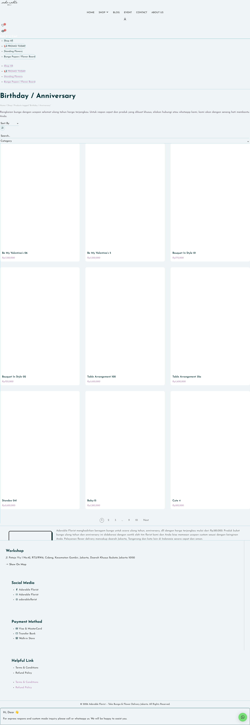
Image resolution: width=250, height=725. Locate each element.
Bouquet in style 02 (14, 377)
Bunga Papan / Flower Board (19, 57)
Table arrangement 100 (101, 377)
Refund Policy (23, 673)
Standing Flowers (13, 51)
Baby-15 (91, 500)
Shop (9, 105)
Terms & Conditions (26, 668)
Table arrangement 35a (186, 377)
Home (2, 105)
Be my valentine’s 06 (14, 253)
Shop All (8, 41)
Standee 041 (9, 500)
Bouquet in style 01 (184, 253)
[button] (103, 13)
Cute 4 (176, 500)
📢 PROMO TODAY (14, 46)
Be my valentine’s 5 (99, 253)
